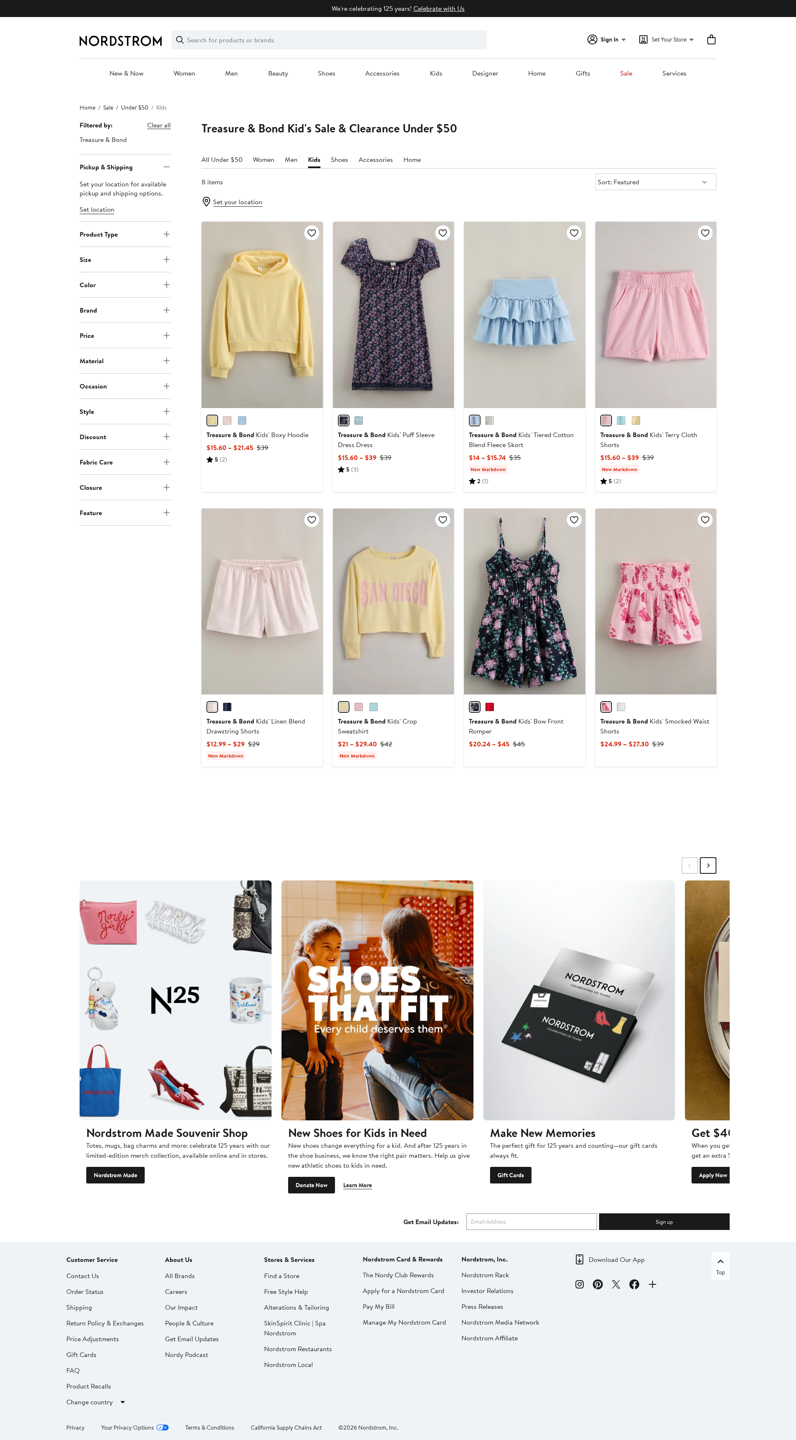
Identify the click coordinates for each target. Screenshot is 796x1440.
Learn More (357, 1185)
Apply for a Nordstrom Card (403, 1290)
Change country (89, 1401)
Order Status (85, 1291)
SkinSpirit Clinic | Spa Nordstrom (295, 1327)
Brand (88, 309)
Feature (91, 512)
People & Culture (189, 1323)
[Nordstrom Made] (176, 1000)
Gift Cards (511, 1175)
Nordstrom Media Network (500, 1322)
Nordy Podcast (186, 1354)
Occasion (93, 385)
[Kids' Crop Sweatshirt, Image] (393, 601)
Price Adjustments (92, 1338)
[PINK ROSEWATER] (227, 420)
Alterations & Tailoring (296, 1307)
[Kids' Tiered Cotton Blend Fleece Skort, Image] (524, 315)
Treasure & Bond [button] (103, 139)
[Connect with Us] (653, 1285)
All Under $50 (222, 159)
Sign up (664, 1221)
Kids (436, 73)
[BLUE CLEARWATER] (621, 420)
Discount (93, 436)
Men (231, 73)
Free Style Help (286, 1291)
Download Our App (617, 1259)
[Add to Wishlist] (312, 233)
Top (720, 1272)
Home (537, 73)
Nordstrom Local (288, 1364)
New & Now (126, 73)
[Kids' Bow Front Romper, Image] (524, 601)
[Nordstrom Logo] (121, 41)
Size (85, 259)
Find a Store (281, 1275)
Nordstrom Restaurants (298, 1348)
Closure (91, 486)
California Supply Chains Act (286, 1427)
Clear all (159, 125)
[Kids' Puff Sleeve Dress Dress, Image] (393, 315)
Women (184, 73)
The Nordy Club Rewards (398, 1274)
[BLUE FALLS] (242, 420)
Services (675, 73)
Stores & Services (289, 1259)
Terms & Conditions (209, 1427)
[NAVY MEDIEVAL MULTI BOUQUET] (475, 707)
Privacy (75, 1427)
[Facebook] (634, 1285)
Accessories (382, 73)
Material (92, 360)
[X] (616, 1285)
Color (88, 284)
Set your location (237, 201)
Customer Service (92, 1259)
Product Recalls (88, 1386)
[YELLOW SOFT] (212, 420)
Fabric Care (96, 461)
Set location (97, 209)
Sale (626, 73)
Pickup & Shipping (106, 166)
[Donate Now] (377, 1000)
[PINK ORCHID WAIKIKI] (358, 707)
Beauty (278, 73)
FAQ (73, 1370)
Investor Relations (487, 1290)
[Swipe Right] (708, 865)
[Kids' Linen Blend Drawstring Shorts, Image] (262, 601)
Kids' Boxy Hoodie (257, 434)
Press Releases (482, 1306)
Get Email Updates (192, 1338)
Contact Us (82, 1275)
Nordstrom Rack (485, 1274)
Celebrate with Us (439, 8)
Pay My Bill (379, 1306)
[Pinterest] (598, 1285)
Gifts (583, 73)
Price (87, 335)
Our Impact (181, 1307)
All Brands (180, 1275)
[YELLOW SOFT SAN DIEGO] (344, 707)
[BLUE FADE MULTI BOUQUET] (358, 420)
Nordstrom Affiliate (489, 1337)
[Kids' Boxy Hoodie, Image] (262, 315)
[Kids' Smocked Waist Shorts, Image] (655, 601)
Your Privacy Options (127, 1427)
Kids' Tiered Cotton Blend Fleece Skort (521, 439)
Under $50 (134, 107)
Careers (176, 1291)
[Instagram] (580, 1285)
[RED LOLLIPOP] (489, 707)
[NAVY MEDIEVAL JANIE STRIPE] (227, 707)
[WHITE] (621, 707)
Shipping (79, 1307)
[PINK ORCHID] (606, 420)
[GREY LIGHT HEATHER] (489, 420)
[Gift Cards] (579, 1000)
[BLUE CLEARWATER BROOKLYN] (373, 707)
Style (87, 411)
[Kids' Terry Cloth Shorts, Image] (655, 315)
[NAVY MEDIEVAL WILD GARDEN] (344, 420)
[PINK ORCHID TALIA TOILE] (606, 707)
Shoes (326, 73)
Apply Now (713, 1175)
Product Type (99, 233)
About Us (178, 1259)
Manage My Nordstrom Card (404, 1322)
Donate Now (312, 1185)
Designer (485, 73)
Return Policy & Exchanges (105, 1323)
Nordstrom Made (115, 1175)
